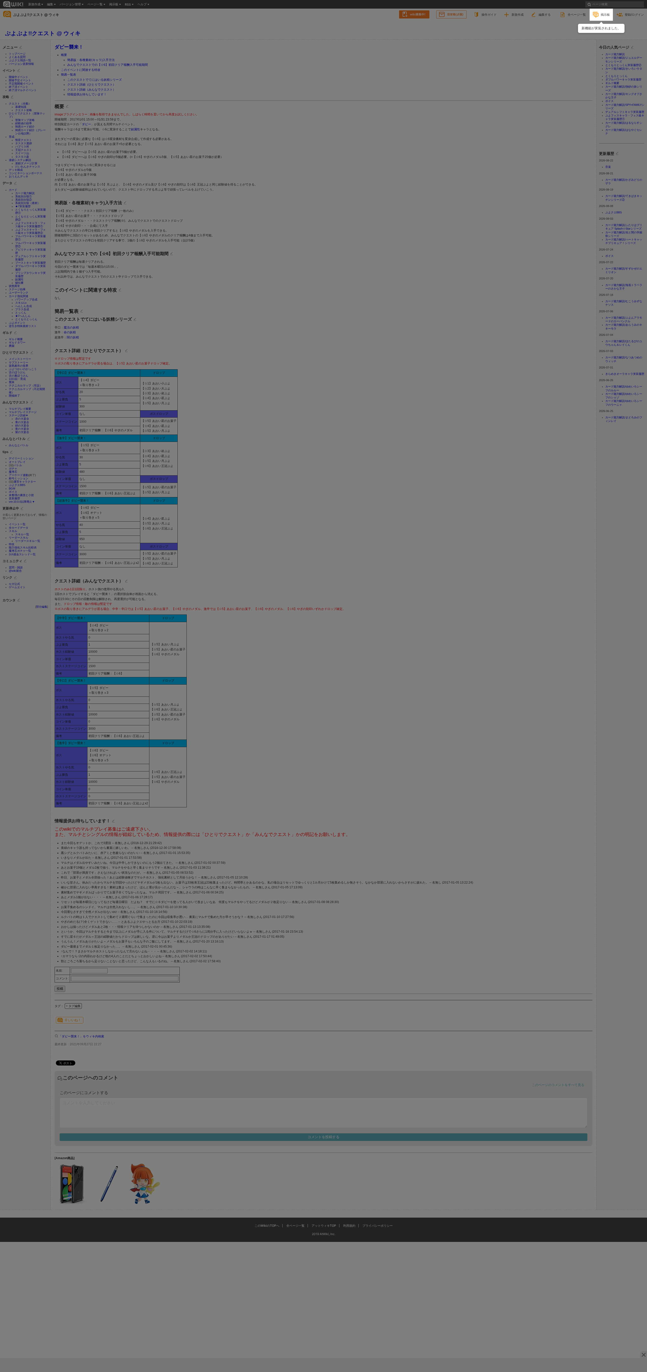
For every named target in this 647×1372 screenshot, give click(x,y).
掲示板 (605, 14)
